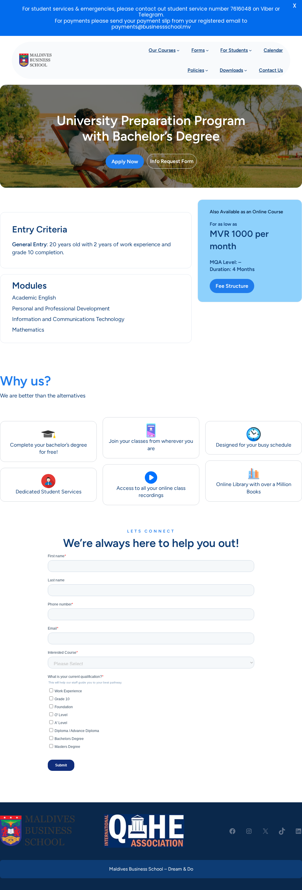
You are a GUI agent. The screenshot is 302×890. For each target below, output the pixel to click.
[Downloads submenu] (245, 70)
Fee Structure (232, 286)
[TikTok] (281, 831)
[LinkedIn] (298, 831)
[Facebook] (232, 831)
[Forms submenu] (207, 50)
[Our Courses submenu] (178, 50)
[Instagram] (248, 831)
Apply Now (124, 161)
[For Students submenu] (250, 50)
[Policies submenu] (206, 70)
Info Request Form (171, 161)
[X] (265, 831)
